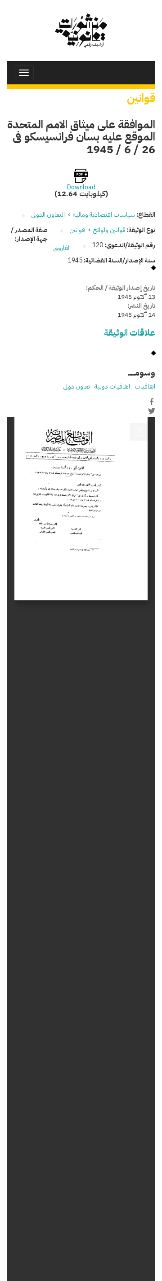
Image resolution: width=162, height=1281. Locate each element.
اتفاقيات (145, 386)
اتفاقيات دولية (112, 386)
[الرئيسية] (81, 30)
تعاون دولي (76, 386)
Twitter (151, 411)
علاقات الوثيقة (129, 332)
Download (81, 187)
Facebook (151, 401)
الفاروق (62, 248)
